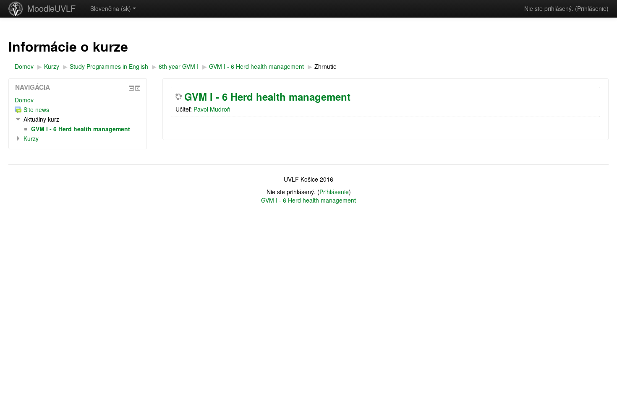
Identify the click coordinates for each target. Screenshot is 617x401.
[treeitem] (78, 100)
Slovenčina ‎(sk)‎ (110, 8)
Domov (24, 100)
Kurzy (31, 138)
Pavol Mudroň (211, 109)
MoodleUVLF (51, 8)
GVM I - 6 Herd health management (267, 96)
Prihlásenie (592, 8)
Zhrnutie (325, 66)
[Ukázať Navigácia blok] (131, 88)
